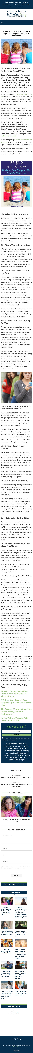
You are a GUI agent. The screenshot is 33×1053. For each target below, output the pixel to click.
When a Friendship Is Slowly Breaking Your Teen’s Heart (7, 932)
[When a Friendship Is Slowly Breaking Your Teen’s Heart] (7, 925)
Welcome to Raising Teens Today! (12, 2)
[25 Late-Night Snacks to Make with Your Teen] (7, 943)
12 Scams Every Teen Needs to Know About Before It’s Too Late (7, 974)
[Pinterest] (20, 1039)
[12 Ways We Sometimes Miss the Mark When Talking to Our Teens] (16, 806)
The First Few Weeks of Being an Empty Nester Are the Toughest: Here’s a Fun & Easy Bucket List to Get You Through (21, 913)
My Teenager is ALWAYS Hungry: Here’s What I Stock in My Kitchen (20, 975)
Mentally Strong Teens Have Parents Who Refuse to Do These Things (14, 693)
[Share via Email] (20, 770)
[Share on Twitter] (16, 770)
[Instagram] (17, 1039)
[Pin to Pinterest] (18, 770)
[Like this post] (13, 770)
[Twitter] (15, 1039)
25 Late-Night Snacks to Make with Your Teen (6, 951)
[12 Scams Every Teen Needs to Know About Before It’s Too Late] (7, 965)
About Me (25, 2)
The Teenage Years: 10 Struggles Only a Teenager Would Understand (16, 711)
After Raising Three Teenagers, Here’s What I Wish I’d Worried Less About (7, 995)
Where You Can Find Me (16, 6)
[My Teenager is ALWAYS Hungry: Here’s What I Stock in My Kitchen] (21, 965)
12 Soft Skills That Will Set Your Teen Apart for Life (21, 993)
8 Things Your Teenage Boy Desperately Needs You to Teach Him (16, 702)
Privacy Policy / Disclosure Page (20, 4)
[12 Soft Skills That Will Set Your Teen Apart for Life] (21, 985)
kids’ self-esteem (8, 136)
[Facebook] (12, 1039)
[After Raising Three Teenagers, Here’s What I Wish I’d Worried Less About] (7, 985)
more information (12, 740)
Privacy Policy (16, 1046)
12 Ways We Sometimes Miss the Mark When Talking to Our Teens (6, 911)
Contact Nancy (6, 4)
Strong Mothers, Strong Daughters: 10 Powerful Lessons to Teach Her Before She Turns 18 (21, 954)
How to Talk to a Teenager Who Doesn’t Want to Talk (14, 719)
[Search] (31, 22)
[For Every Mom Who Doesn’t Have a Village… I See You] (21, 925)
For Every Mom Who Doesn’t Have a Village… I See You (21, 933)
